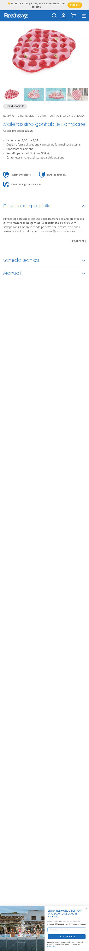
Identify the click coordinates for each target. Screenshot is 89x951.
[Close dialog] (86, 908)
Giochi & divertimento (32, 116)
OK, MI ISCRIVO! (67, 936)
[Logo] (16, 15)
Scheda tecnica (21, 260)
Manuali (12, 273)
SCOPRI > (75, 5)
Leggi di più (78, 241)
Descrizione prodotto (27, 206)
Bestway (8, 116)
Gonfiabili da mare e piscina (66, 116)
